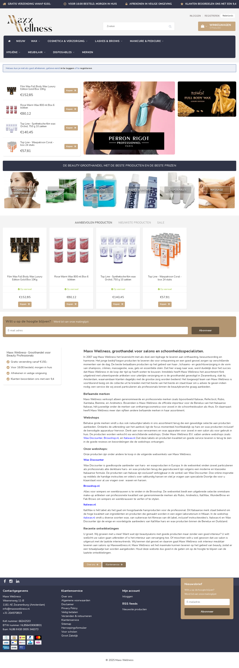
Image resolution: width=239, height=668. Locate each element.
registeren (86, 68)
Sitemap (66, 624)
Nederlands (228, 15)
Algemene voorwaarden (75, 600)
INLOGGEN (195, 16)
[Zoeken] (171, 25)
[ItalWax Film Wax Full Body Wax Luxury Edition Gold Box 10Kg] (12, 90)
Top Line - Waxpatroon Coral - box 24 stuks (37, 144)
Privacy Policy (69, 608)
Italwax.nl (129, 438)
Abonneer (205, 330)
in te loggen (67, 68)
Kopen (69, 90)
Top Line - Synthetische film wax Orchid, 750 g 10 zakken (37, 125)
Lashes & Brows (107, 41)
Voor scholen (69, 632)
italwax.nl (89, 517)
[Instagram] (11, 581)
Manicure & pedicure (146, 41)
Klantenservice (113, 564)
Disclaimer (67, 604)
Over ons (91, 564)
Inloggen (127, 596)
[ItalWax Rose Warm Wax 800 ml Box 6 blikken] (12, 108)
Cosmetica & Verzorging (67, 41)
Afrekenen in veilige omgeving (150, 4)
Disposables (63, 52)
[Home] (8, 41)
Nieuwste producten (134, 609)
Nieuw (20, 41)
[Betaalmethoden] (22, 643)
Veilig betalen (69, 612)
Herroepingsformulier (74, 628)
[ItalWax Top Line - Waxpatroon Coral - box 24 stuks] (12, 145)
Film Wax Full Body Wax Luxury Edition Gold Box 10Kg (37, 88)
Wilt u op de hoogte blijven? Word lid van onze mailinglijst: (200, 591)
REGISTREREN (212, 16)
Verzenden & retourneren (76, 616)
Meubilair (36, 52)
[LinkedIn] (18, 581)
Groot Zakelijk (69, 635)
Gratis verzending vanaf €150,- (29, 4)
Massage (216, 190)
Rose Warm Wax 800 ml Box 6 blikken (37, 106)
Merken (87, 52)
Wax (34, 41)
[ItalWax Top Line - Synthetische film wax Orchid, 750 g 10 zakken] (12, 127)
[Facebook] (5, 581)
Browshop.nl (111, 438)
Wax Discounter (93, 438)
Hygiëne (12, 52)
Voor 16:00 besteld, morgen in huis (92, 4)
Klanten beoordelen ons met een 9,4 (210, 4)
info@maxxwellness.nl (16, 609)
